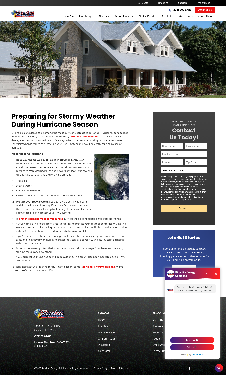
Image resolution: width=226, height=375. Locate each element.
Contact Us (205, 9)
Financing (163, 2)
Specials (182, 2)
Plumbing (103, 326)
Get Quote (143, 2)
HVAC (101, 320)
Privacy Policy (100, 368)
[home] (22, 14)
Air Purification (107, 338)
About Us (157, 320)
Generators (105, 351)
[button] (69, 17)
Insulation (104, 344)
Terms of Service (119, 368)
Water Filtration (107, 332)
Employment (203, 2)
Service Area (159, 326)
